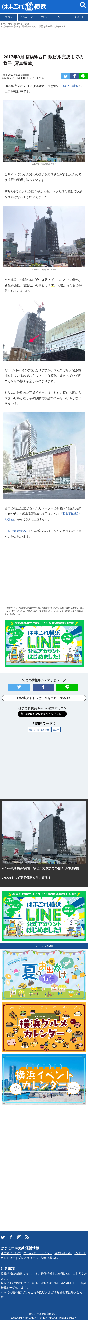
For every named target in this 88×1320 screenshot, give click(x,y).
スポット (79, 17)
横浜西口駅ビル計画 (39, 729)
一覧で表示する (15, 531)
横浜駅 (56, 729)
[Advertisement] (44, 39)
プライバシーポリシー (37, 1253)
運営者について (11, 1253)
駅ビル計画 (71, 86)
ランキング (26, 17)
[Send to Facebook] (74, 76)
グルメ (44, 17)
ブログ (8, 17)
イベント (62, 17)
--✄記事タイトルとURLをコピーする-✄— (23, 78)
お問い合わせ (63, 1253)
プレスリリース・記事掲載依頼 (38, 1257)
